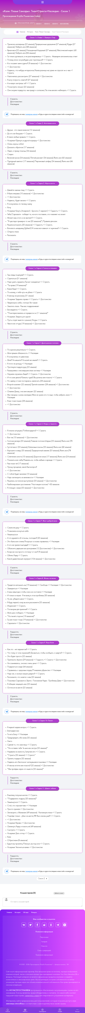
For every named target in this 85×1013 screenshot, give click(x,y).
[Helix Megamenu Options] (42, 2)
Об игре (25, 912)
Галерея (44, 942)
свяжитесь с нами (32, 996)
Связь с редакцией (44, 950)
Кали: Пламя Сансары (42, 32)
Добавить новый (59, 893)
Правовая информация (44, 955)
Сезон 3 (55, 24)
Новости (44, 946)
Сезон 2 (47, 24)
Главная (22, 32)
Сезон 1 (39, 24)
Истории (30, 32)
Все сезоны (64, 24)
